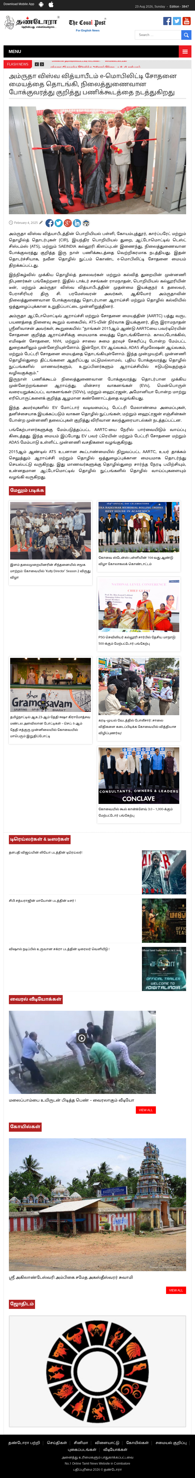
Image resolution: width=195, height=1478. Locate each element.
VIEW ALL (146, 1110)
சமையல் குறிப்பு (171, 1443)
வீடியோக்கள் (115, 1450)
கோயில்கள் (137, 1443)
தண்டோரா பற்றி (24, 1443)
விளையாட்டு (107, 1443)
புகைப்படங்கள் (82, 1450)
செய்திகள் (57, 1443)
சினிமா (81, 1443)
